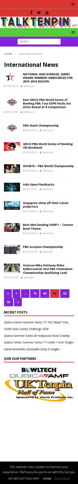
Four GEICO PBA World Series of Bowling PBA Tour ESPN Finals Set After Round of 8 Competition (47, 103)
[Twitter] (39, 13)
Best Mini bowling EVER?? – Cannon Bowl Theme (48, 226)
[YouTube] (46, 13)
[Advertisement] (39, 430)
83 (8, 302)
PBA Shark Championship (41, 125)
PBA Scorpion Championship (43, 247)
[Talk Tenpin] (39, 25)
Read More (62, 478)
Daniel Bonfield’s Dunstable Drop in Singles (32, 349)
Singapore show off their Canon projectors (45, 204)
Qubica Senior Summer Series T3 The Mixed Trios (36, 322)
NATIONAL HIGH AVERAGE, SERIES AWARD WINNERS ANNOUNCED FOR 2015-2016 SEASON (48, 77)
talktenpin (28, 85)
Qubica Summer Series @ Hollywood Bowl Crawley (37, 336)
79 (34, 293)
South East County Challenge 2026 (26, 329)
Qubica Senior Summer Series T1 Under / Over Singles (39, 342)
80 (44, 293)
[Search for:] (39, 41)
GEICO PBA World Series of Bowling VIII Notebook (48, 145)
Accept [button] (47, 478)
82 (64, 293)
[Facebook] (31, 13)
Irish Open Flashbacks (38, 184)
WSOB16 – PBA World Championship (48, 166)
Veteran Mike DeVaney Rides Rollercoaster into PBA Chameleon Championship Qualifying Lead (47, 268)
